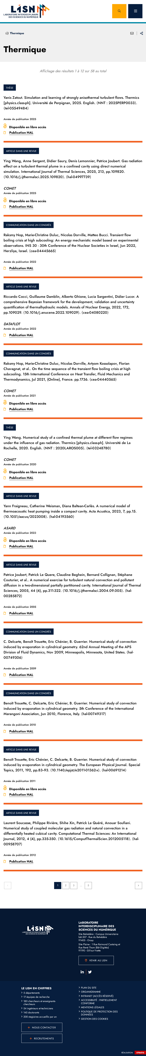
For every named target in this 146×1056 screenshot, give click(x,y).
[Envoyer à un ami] (132, 33)
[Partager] (141, 33)
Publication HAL (21, 132)
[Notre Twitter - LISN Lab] (90, 972)
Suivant (138, 885)
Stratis (140, 1052)
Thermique (17, 33)
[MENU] (135, 11)
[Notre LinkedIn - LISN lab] (82, 972)
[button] (119, 11)
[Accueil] (7, 33)
